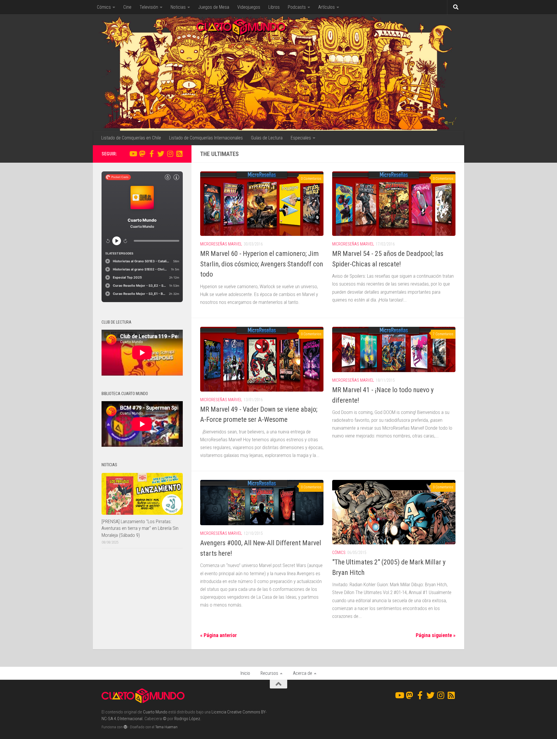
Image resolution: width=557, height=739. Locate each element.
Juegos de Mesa (213, 7)
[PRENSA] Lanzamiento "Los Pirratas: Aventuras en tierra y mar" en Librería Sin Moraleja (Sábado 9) (140, 528)
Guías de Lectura (267, 138)
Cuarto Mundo (155, 712)
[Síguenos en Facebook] (151, 153)
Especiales (301, 138)
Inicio (245, 673)
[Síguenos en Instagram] (170, 153)
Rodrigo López (187, 718)
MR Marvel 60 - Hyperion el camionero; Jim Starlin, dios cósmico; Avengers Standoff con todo (261, 264)
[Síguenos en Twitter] (160, 153)
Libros (274, 7)
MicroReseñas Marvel (221, 244)
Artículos (326, 7)
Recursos (269, 673)
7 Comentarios (443, 334)
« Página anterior (218, 635)
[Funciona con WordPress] (125, 727)
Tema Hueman (166, 727)
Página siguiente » (435, 635)
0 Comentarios (311, 179)
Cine (127, 7)
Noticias (178, 7)
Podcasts (297, 7)
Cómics (104, 7)
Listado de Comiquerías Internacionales (206, 138)
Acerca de (302, 673)
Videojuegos (248, 7)
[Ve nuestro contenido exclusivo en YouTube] (132, 153)
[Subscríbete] (179, 153)
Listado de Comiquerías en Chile (131, 138)
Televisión (149, 7)
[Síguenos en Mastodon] (142, 153)
